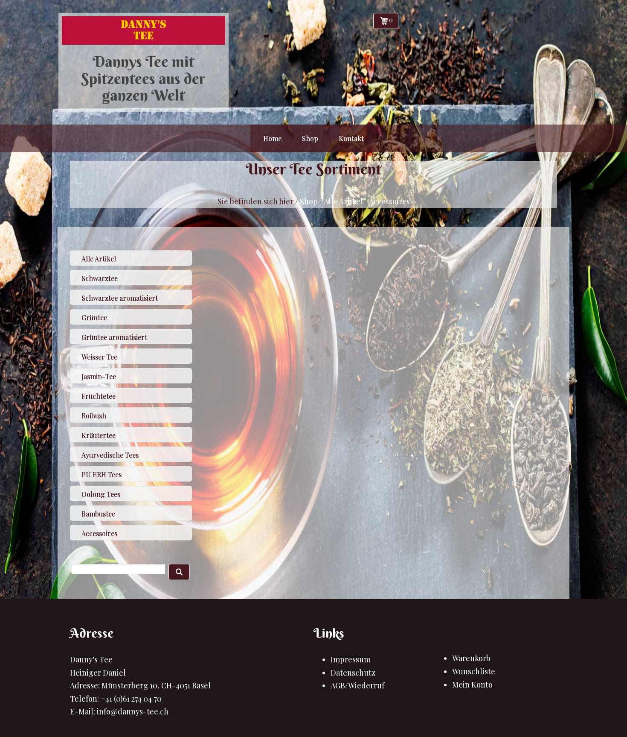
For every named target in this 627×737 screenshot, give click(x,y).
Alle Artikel (343, 201)
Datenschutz (353, 672)
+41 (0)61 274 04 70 (131, 698)
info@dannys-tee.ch (132, 711)
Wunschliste (473, 671)
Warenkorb (471, 658)
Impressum (351, 659)
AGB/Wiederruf (357, 685)
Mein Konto (472, 684)
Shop (309, 201)
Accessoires (389, 201)
